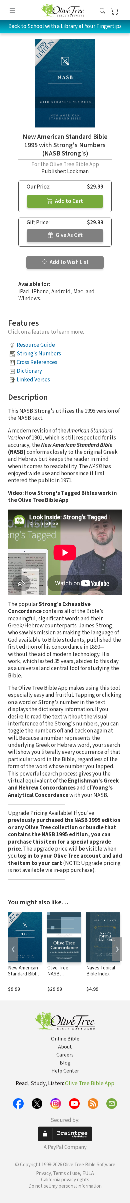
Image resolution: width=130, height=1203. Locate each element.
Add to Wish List (69, 262)
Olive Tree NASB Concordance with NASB (61, 977)
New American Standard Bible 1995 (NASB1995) (23, 977)
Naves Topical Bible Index (100, 971)
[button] (102, 11)
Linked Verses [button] (33, 380)
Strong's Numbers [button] (39, 354)
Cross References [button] (37, 362)
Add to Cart (68, 201)
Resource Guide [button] (36, 345)
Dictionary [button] (29, 371)
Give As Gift (69, 235)
